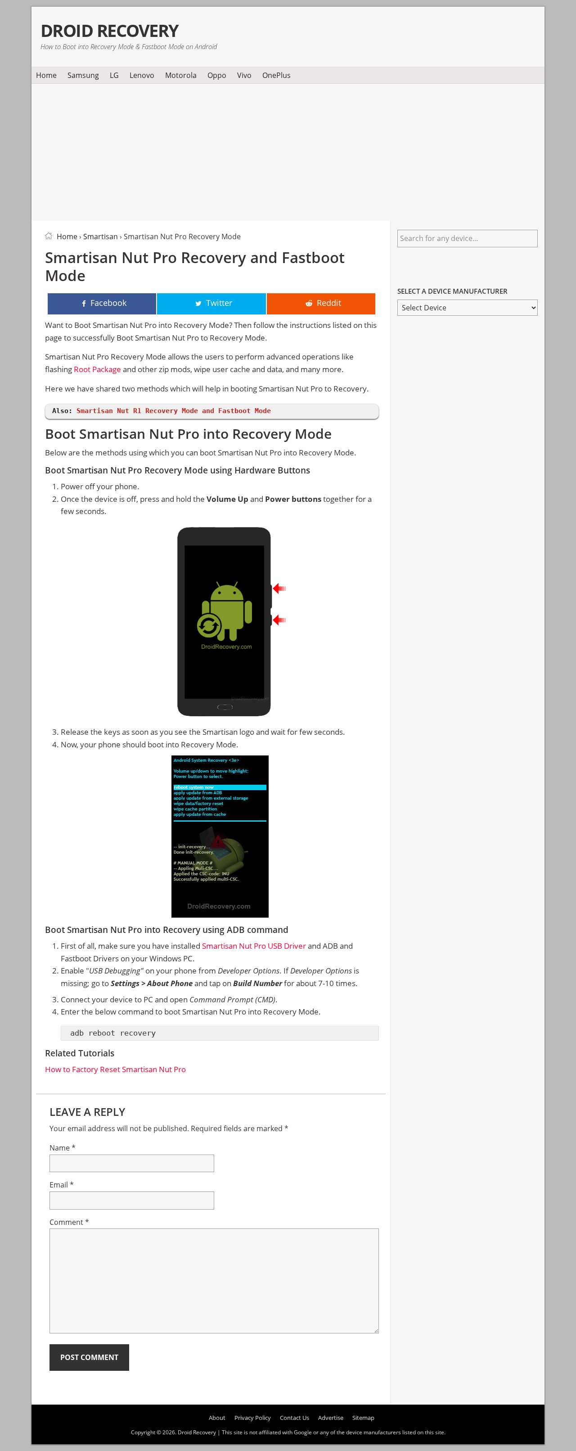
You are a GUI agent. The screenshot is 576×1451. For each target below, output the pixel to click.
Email (62, 1185)
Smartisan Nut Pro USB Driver (254, 946)
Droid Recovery (109, 30)
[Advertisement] (288, 150)
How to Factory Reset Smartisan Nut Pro (115, 1069)
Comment (69, 1222)
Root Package (97, 369)
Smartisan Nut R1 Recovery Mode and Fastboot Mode (173, 411)
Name (63, 1148)
